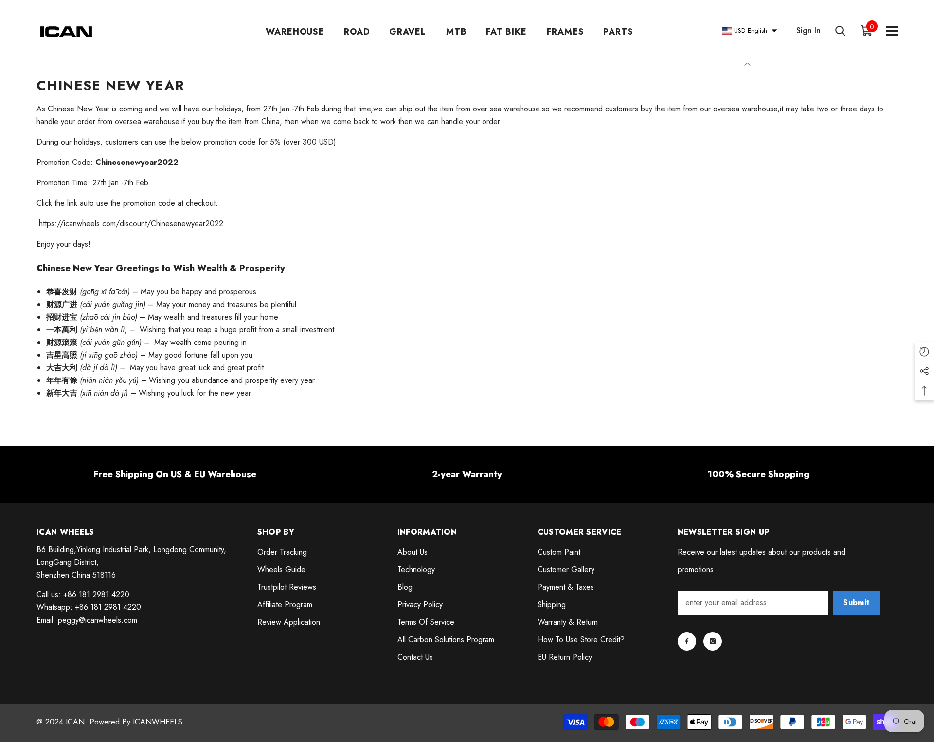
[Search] (840, 30)
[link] (175, 474)
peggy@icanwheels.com (97, 620)
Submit (856, 602)
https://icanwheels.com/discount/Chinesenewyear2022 (129, 223)
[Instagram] (712, 641)
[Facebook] (687, 641)
